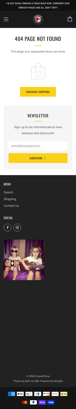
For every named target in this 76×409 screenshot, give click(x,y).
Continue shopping (38, 92)
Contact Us (11, 206)
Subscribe (36, 158)
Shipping (10, 199)
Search (8, 192)
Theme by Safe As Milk (26, 380)
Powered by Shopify (51, 380)
